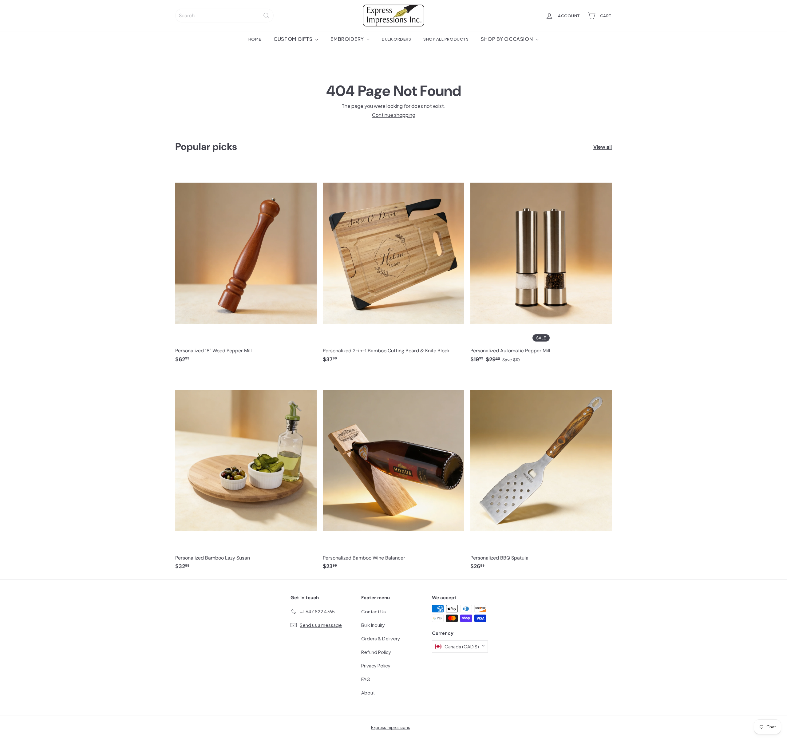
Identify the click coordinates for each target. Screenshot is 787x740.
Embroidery (347, 39)
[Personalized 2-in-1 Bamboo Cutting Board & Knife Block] (393, 267)
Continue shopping (393, 115)
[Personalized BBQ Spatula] (541, 474)
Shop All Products (446, 39)
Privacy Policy (375, 665)
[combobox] (224, 15)
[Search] (266, 15)
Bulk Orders (396, 39)
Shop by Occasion (507, 39)
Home (254, 39)
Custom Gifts (294, 39)
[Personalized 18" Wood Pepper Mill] (246, 267)
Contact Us (373, 611)
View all (602, 147)
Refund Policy (376, 652)
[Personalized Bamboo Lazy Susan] (246, 474)
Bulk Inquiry (373, 625)
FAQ (365, 679)
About (368, 692)
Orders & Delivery (380, 638)
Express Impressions (390, 727)
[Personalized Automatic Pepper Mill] (541, 267)
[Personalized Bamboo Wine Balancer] (393, 474)
